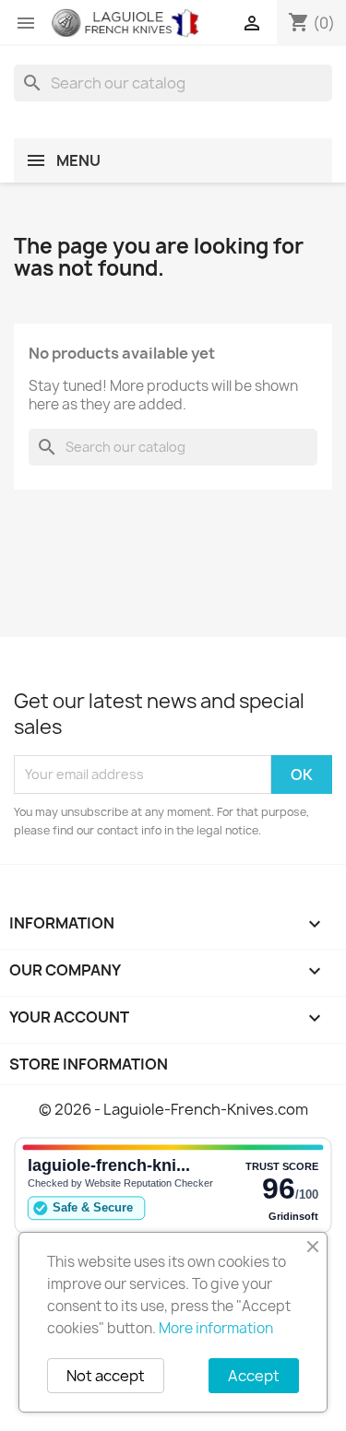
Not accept (105, 1376)
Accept (254, 1376)
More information (216, 1328)
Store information (88, 1064)
